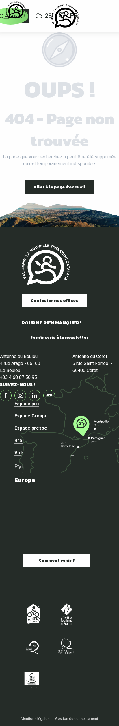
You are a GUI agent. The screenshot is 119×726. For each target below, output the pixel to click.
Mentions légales (35, 718)
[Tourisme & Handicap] (31, 679)
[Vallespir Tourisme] (65, 16)
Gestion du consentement (76, 718)
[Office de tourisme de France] (66, 613)
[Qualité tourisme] (66, 646)
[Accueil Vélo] (31, 613)
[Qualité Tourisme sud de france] (31, 646)
